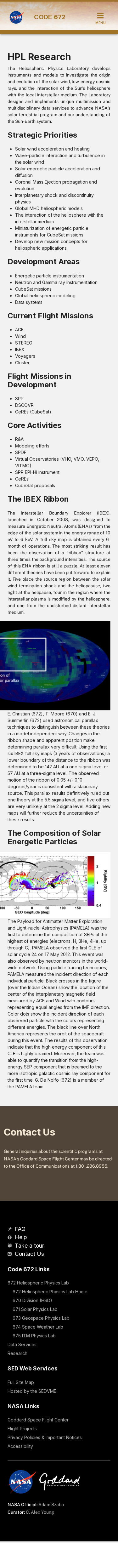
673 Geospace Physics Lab (41, 1318)
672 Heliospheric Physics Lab (38, 1282)
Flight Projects (22, 1428)
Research (17, 1353)
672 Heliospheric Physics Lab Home (50, 1291)
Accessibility (20, 1446)
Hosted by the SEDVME (32, 1391)
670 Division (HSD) (32, 1300)
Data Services (22, 1344)
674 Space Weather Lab (38, 1326)
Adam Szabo (51, 1504)
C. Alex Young (40, 1512)
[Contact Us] (10, 1254)
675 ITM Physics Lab (34, 1335)
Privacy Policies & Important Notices (45, 1437)
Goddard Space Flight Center (38, 1419)
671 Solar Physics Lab (35, 1309)
